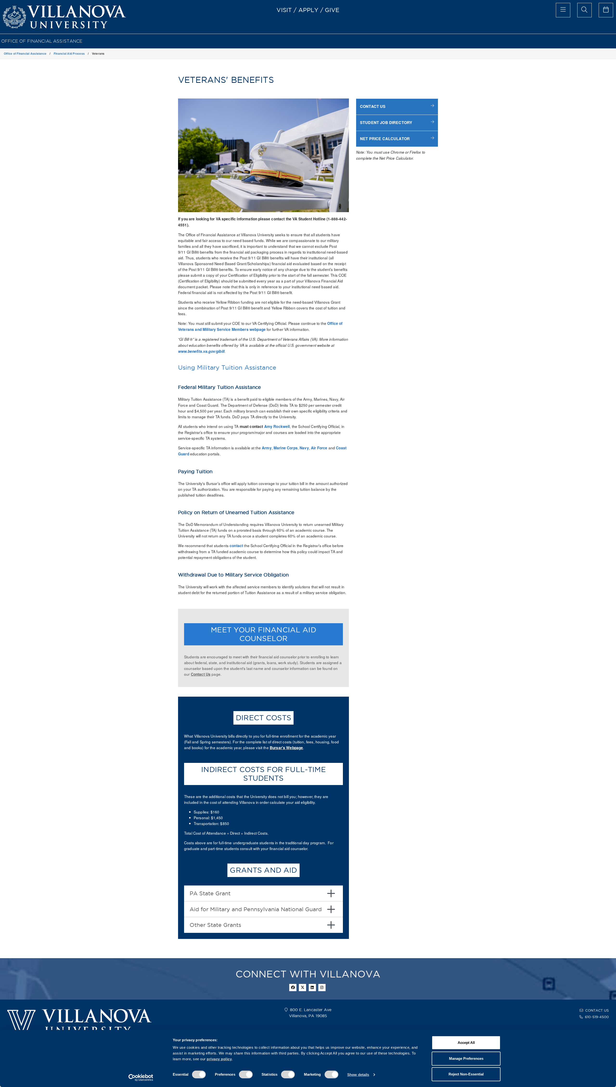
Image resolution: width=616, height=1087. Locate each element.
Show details (358, 1075)
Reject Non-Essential (466, 1074)
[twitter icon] (302, 987)
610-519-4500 (597, 1017)
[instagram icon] (322, 987)
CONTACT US (597, 1010)
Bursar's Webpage (286, 747)
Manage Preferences (466, 1058)
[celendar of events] (606, 10)
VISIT (284, 10)
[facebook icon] (292, 987)
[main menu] (563, 10)
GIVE (332, 10)
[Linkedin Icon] (312, 987)
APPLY (308, 10)
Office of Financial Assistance (42, 41)
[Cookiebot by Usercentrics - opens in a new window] (141, 1077)
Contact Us (201, 674)
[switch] (246, 1074)
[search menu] (584, 10)
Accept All (466, 1043)
